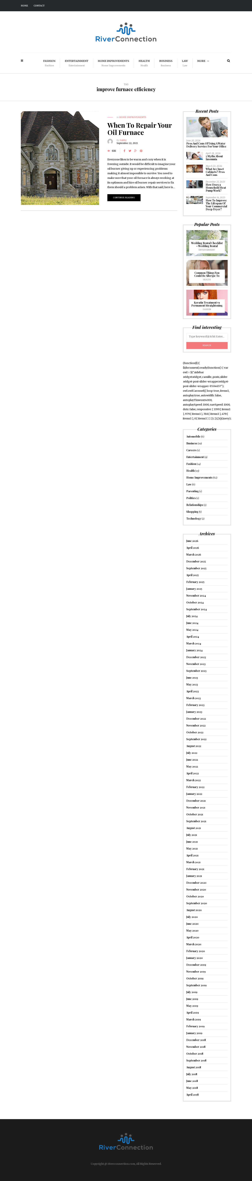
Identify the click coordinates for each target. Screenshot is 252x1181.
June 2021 (192, 841)
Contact (39, 5)
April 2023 (192, 691)
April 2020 (192, 937)
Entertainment (76, 63)
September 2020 (196, 903)
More (201, 61)
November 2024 (196, 595)
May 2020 (192, 930)
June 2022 (192, 759)
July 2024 (192, 616)
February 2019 (195, 1026)
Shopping (192, 511)
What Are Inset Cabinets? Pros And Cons (215, 172)
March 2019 (193, 1019)
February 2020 (195, 951)
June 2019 (192, 999)
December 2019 (196, 964)
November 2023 (196, 664)
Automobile (193, 436)
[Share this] (124, 151)
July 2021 (191, 835)
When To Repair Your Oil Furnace (139, 128)
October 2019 (194, 978)
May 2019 (192, 1006)
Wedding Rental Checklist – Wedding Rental (207, 244)
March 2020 (193, 944)
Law (185, 63)
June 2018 (192, 1081)
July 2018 (191, 1074)
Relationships (194, 505)
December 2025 (196, 561)
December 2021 (196, 800)
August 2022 (193, 746)
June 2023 (192, 677)
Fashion (49, 63)
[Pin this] (141, 151)
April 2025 (192, 575)
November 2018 (196, 1047)
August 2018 (193, 1067)
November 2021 (195, 807)
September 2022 (196, 739)
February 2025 (195, 582)
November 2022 (196, 725)
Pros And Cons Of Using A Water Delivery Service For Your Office (206, 145)
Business (165, 63)
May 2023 (192, 684)
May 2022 (192, 766)
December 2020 (196, 882)
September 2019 (196, 985)
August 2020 (194, 910)
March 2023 (193, 698)
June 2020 (192, 923)
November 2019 (196, 971)
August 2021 (193, 828)
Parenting (192, 491)
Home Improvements (113, 63)
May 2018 (192, 1088)
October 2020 (195, 896)
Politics (191, 498)
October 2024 (195, 602)
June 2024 (192, 623)
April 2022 (192, 773)
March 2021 (193, 862)
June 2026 (192, 541)
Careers (191, 450)
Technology (193, 518)
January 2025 (194, 588)
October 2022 (194, 732)
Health (144, 63)
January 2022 (194, 794)
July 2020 (192, 917)
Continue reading (124, 197)
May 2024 (192, 630)
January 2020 (194, 958)
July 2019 (191, 992)
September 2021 (196, 821)
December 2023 (196, 657)
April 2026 (192, 547)
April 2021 (192, 855)
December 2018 (196, 1040)
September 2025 (196, 568)
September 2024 (196, 609)
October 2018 (194, 1053)
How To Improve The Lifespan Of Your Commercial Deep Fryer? (216, 205)
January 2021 (194, 876)
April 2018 (192, 1094)
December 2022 (196, 718)
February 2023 (195, 705)
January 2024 (194, 650)
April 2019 (192, 1012)
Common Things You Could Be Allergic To (207, 274)
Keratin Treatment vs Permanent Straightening (206, 304)
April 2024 (192, 636)
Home (24, 5)
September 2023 (196, 671)
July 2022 (191, 753)
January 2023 (194, 712)
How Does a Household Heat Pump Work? (216, 187)
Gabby (123, 140)
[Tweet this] (130, 151)
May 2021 (192, 848)
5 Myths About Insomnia (214, 157)
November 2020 (196, 889)
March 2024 (193, 643)
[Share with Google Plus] (135, 151)
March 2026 (193, 554)
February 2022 (195, 787)
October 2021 (194, 814)
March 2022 (193, 780)
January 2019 (194, 1033)
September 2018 (196, 1060)
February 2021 (195, 869)
